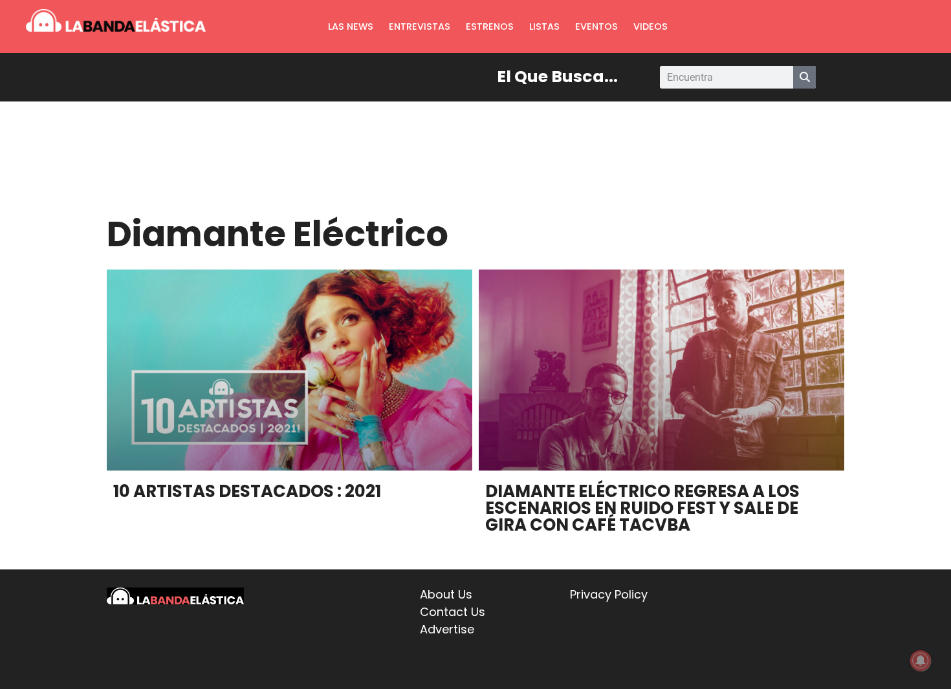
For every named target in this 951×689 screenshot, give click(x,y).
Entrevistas (419, 26)
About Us (446, 594)
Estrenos (490, 26)
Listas (544, 26)
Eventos (596, 26)
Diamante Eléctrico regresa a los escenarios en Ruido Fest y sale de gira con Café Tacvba (642, 508)
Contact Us (452, 612)
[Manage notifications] (920, 660)
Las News (350, 26)
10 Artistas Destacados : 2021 (247, 491)
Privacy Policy (609, 594)
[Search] (804, 77)
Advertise (447, 629)
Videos (650, 26)
